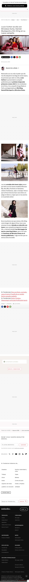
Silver (3, 477)
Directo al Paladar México (7, 571)
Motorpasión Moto (19, 540)
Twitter (14, 57)
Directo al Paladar (6, 537)
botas (3, 480)
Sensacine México (19, 564)
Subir (22, 509)
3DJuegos (17, 517)
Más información (22, 580)
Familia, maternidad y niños (21, 470)
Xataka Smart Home (6, 524)
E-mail (20, 57)
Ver (15, 369)
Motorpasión (18, 537)
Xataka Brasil (5, 562)
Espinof (16, 530)
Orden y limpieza (19, 483)
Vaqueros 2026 (15, 430)
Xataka (3, 517)
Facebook (12, 57)
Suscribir (23, 444)
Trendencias (4, 547)
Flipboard (17, 57)
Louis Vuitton (17, 303)
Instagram (19, 454)
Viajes (16, 474)
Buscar (22, 501)
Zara (18, 19)
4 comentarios (6, 57)
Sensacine (17, 527)
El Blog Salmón (18, 547)
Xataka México (5, 560)
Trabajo (4, 474)
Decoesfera (4, 550)
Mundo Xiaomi (5, 527)
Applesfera (4, 522)
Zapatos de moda (7, 483)
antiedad (17, 486)
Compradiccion (5, 552)
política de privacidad (19, 448)
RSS (23, 454)
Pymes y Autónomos (19, 550)
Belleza (17, 477)
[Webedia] (5, 510)
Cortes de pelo (19, 480)
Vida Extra (17, 520)
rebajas (13, 19)
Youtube (16, 454)
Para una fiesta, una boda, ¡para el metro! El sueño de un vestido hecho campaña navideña (14, 294)
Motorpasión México (19, 571)
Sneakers (4, 469)
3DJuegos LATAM (19, 560)
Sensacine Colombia (19, 567)
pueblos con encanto (7, 486)
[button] (12, 68)
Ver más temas (6, 492)
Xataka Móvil (5, 520)
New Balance (24, 19)
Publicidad (9, 303)
